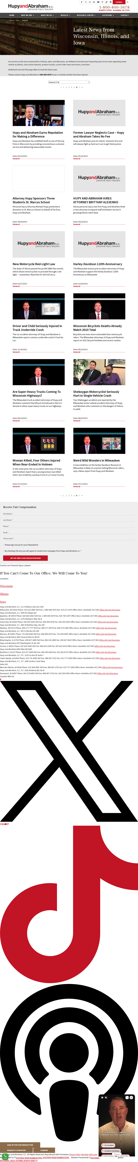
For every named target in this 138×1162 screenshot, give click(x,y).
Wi (6, 586)
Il (4, 594)
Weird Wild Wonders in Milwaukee (96, 460)
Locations (107, 15)
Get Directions (114, 609)
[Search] (127, 2)
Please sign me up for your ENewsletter (21, 545)
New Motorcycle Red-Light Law (34, 264)
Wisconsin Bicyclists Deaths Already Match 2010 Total (97, 328)
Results (65, 15)
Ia (3, 602)
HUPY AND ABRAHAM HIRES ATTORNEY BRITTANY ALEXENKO (95, 200)
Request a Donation (16, 1150)
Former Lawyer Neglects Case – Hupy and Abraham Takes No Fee (98, 134)
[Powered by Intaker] (121, 1157)
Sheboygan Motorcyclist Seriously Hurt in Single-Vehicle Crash (96, 394)
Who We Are (27, 15)
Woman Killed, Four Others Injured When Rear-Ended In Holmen (36, 462)
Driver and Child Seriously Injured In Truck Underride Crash (37, 328)
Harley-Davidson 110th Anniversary (97, 264)
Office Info (104, 609)
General (16, 158)
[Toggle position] (127, 1097)
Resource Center (85, 15)
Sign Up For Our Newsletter (20, 1145)
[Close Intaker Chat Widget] (131, 1097)
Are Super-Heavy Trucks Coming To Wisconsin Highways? (37, 394)
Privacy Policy (75, 1154)
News (18, 20)
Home (11, 15)
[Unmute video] (102, 1097)
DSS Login (93, 1154)
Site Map (85, 1154)
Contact (125, 15)
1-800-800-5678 (114, 7)
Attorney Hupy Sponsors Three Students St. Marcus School (34, 200)
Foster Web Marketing (55, 1157)
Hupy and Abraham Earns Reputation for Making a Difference (38, 134)
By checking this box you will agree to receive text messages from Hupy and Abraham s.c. (42, 551)
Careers (44, 1150)
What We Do (46, 15)
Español (119, 2)
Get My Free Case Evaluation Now (25, 558)
